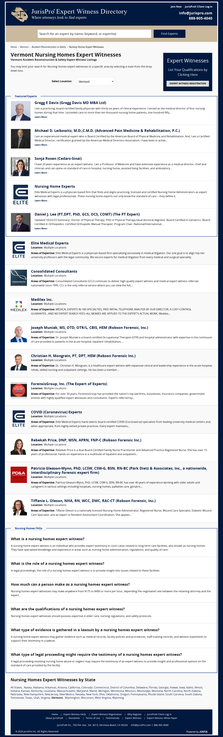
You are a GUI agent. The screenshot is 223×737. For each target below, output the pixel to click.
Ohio (102, 694)
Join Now (176, 7)
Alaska (28, 687)
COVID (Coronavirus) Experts (56, 412)
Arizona (62, 687)
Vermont (24, 46)
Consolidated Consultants (54, 272)
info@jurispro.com (195, 13)
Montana (157, 691)
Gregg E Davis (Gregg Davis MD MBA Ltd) (70, 103)
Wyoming (118, 698)
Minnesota (117, 691)
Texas (28, 698)
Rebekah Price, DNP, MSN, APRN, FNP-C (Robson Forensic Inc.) (86, 440)
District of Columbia (122, 687)
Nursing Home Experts (55, 187)
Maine (93, 691)
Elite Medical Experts (50, 243)
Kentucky (36, 691)
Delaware (142, 687)
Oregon (124, 694)
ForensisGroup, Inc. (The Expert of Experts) (69, 384)
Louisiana (50, 691)
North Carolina (173, 691)
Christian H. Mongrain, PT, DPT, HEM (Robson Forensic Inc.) (83, 356)
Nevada (80, 694)
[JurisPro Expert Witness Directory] (69, 14)
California (74, 687)
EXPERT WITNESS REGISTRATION (188, 84)
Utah (36, 698)
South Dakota (193, 694)
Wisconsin (87, 698)
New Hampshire (33, 694)
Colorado (87, 687)
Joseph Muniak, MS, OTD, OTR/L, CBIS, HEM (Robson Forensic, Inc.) (89, 328)
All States (16, 687)
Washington (72, 698)
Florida (153, 687)
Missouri (130, 691)
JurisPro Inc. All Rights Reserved (41, 731)
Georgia (163, 687)
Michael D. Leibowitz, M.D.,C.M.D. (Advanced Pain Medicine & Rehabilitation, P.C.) (107, 131)
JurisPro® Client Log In (198, 7)
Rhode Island (156, 694)
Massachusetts (66, 691)
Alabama (38, 687)
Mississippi (143, 691)
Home (14, 46)
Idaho (189, 687)
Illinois (198, 687)
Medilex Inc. (42, 300)
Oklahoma (112, 694)
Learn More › (41, 117)
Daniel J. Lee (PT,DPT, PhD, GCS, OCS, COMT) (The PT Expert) (87, 215)
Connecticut (101, 687)
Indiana (15, 691)
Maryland (82, 691)
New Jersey (51, 694)
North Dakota (192, 691)
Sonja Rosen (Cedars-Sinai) (58, 159)
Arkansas (50, 687)
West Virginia (103, 698)
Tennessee (17, 698)
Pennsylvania (139, 694)
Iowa (182, 687)
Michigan (103, 691)
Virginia (45, 698)
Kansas (25, 691)
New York (92, 694)
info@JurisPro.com (141, 725)
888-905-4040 (200, 19)
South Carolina (174, 694)
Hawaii (174, 687)
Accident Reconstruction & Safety (49, 46)
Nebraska (16, 694)
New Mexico (66, 694)
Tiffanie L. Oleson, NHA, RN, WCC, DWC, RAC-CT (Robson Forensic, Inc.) (93, 501)
